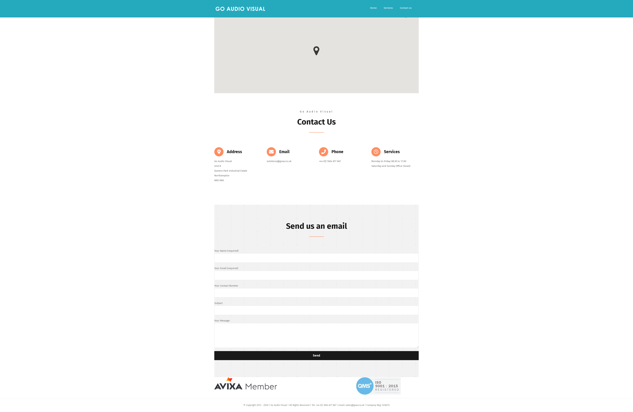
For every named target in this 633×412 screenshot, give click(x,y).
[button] (316, 50)
